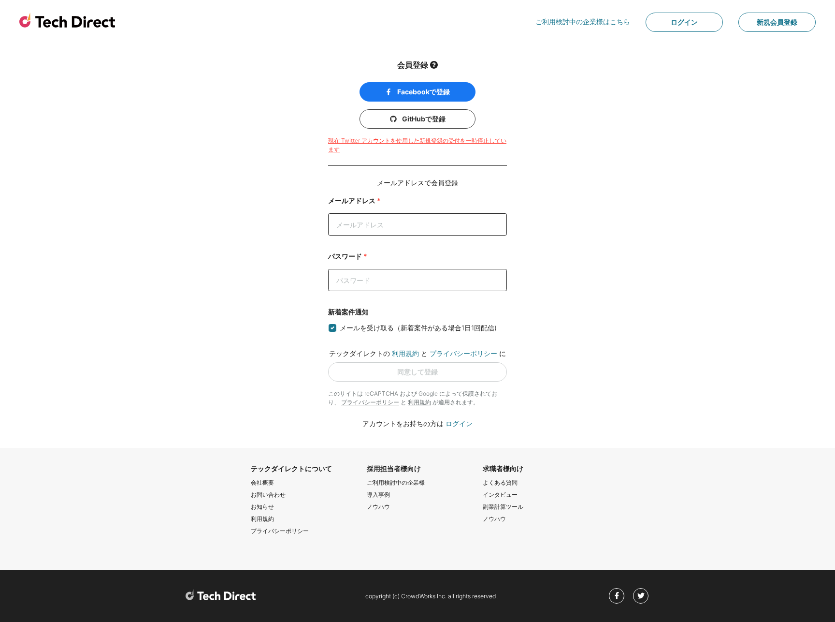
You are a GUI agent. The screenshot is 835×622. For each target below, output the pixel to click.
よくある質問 (500, 482)
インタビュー (500, 494)
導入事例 (378, 494)
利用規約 (405, 353)
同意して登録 (417, 372)
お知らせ (262, 506)
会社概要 (262, 482)
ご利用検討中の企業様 (396, 482)
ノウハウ (378, 506)
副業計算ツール (503, 506)
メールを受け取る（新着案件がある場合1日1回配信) (418, 328)
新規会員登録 (777, 22)
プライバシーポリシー (463, 353)
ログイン (684, 22)
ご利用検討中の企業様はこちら (582, 21)
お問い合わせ (268, 494)
